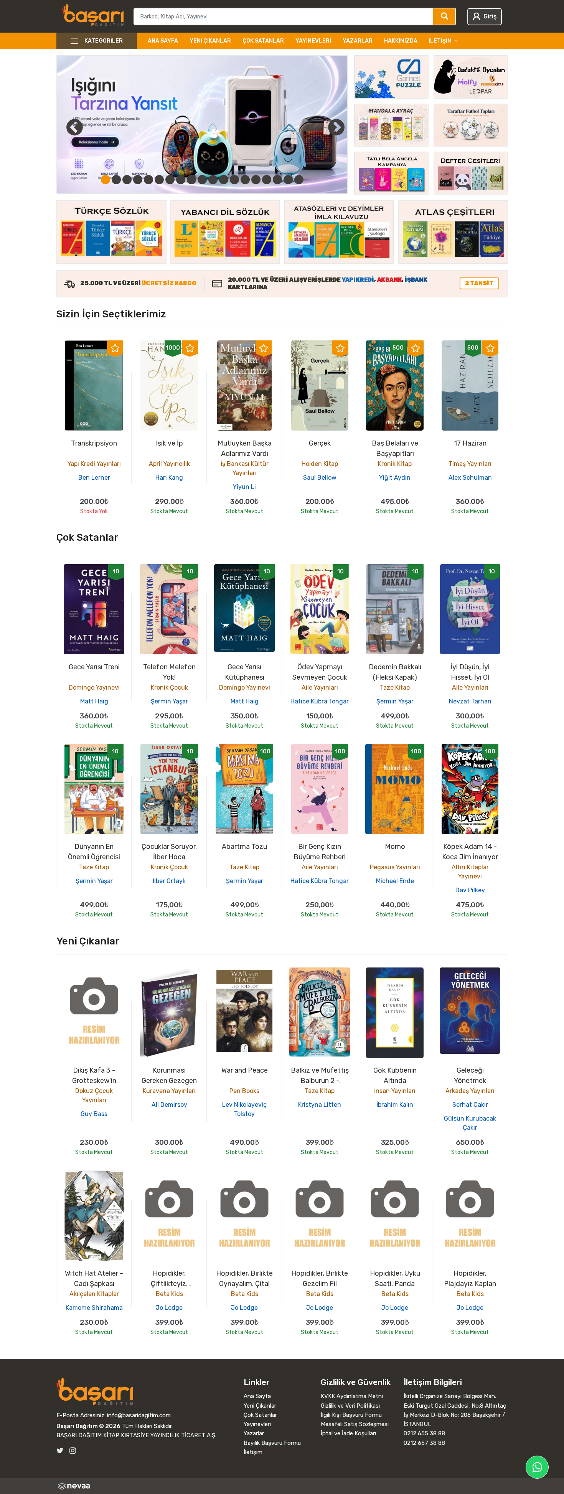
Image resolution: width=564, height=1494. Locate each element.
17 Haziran (470, 443)
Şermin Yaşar (169, 701)
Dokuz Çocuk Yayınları (94, 1095)
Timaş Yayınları (470, 463)
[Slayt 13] (234, 179)
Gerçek (320, 443)
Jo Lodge (169, 1307)
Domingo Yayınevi (94, 687)
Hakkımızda (400, 41)
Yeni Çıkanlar (210, 41)
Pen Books (244, 1090)
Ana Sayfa (163, 41)
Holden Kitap (320, 463)
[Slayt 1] (105, 179)
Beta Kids (169, 1294)
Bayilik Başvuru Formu (272, 1443)
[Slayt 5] (148, 179)
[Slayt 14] (245, 179)
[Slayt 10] (202, 179)
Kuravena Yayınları (169, 1090)
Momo (395, 846)
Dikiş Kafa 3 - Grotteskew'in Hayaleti (94, 1080)
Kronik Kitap (395, 463)
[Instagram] (72, 1451)
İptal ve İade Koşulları (348, 1433)
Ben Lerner (94, 477)
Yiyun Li (244, 486)
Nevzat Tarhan (470, 701)
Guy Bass (94, 1114)
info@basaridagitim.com (139, 1415)
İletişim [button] (440, 41)
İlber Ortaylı (169, 881)
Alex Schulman (470, 477)
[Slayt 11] (213, 179)
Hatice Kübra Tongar (319, 701)
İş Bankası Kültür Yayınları (245, 468)
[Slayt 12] (223, 179)
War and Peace (244, 1070)
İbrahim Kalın (394, 1104)
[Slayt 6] (159, 179)
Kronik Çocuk (169, 687)
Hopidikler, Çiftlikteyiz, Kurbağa (169, 1283)
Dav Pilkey (470, 890)
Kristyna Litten (319, 1104)
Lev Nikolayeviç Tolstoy (244, 1109)
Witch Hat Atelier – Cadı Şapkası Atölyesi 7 (94, 1283)
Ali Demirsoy (169, 1104)
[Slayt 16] (266, 179)
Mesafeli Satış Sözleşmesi (355, 1424)
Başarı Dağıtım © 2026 (88, 1426)
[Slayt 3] (127, 179)
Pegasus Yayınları (395, 867)
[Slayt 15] (256, 179)
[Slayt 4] (137, 179)
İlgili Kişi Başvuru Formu (351, 1414)
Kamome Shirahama (94, 1307)
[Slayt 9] (191, 179)
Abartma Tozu (244, 846)
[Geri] (66, 127)
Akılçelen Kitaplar (94, 1294)
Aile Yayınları (320, 687)
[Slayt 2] (116, 179)
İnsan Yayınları (395, 1090)
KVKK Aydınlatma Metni (352, 1396)
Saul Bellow (319, 477)
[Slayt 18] (288, 179)
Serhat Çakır (470, 1104)
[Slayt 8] (180, 179)
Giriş (489, 16)
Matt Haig (94, 701)
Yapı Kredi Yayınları (94, 463)
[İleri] (336, 127)
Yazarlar (358, 41)
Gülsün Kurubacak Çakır (470, 1123)
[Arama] (444, 16)
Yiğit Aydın (395, 477)
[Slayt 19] (298, 179)
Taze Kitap (395, 687)
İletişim (253, 1452)
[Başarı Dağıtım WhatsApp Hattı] (537, 1467)
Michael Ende (395, 881)
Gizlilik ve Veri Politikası (350, 1405)
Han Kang (169, 477)
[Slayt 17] (277, 179)
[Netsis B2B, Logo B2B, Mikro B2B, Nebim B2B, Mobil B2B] (282, 1486)
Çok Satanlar (263, 41)
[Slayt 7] (170, 179)
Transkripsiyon (94, 443)
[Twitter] (60, 1451)
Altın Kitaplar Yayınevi (470, 871)
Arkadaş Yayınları (470, 1090)
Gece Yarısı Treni (94, 667)
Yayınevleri (313, 41)
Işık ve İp (169, 443)
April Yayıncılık (169, 463)
